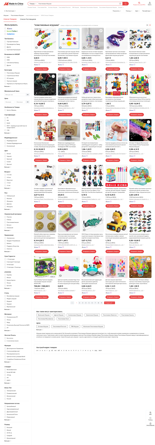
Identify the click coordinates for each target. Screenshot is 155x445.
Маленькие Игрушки (44, 315)
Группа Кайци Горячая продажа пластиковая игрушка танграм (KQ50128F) (43, 281)
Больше (39, 329)
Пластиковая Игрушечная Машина (108, 7)
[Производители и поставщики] (13, 4)
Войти (149, 5)
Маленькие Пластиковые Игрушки (89, 7)
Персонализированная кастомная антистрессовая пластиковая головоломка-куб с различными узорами (68, 236)
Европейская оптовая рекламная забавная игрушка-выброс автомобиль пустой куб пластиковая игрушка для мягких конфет (44, 53)
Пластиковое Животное (110, 315)
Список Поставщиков (28, 19)
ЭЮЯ (100, 350)
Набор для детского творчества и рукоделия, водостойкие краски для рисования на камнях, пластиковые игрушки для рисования (92, 99)
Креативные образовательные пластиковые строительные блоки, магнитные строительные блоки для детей (68, 190)
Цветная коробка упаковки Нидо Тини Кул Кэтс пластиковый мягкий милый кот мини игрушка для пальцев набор (69, 281)
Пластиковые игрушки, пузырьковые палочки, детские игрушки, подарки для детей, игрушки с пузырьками (115, 190)
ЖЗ (55, 350)
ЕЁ (52, 350)
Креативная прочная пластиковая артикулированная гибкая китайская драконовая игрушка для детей (116, 53)
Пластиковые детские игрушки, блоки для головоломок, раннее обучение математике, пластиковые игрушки (68, 53)
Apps (136, 11)
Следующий (109, 303)
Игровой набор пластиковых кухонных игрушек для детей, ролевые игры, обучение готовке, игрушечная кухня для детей (140, 190)
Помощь (128, 11)
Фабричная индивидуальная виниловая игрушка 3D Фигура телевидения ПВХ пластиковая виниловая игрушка (67, 145)
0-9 (37, 350)
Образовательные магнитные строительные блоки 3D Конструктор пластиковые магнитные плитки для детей (139, 99)
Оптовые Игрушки (52, 7)
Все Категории (10, 11)
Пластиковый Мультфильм (45, 319)
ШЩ (96, 350)
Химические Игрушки (92, 315)
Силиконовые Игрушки (74, 315)
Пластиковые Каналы (127, 315)
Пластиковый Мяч (42, 7)
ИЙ (59, 350)
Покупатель (116, 11)
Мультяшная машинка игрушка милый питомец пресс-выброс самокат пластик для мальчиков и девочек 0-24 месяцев (116, 236)
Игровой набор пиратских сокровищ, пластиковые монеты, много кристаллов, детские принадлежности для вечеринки (45, 236)
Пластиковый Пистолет (65, 7)
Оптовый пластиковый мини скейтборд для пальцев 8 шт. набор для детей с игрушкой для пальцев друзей (92, 145)
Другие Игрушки (59, 315)
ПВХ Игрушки (75, 7)
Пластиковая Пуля (63, 319)
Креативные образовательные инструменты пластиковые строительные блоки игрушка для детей (115, 99)
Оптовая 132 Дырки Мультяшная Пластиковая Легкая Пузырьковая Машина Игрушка (139, 144)
